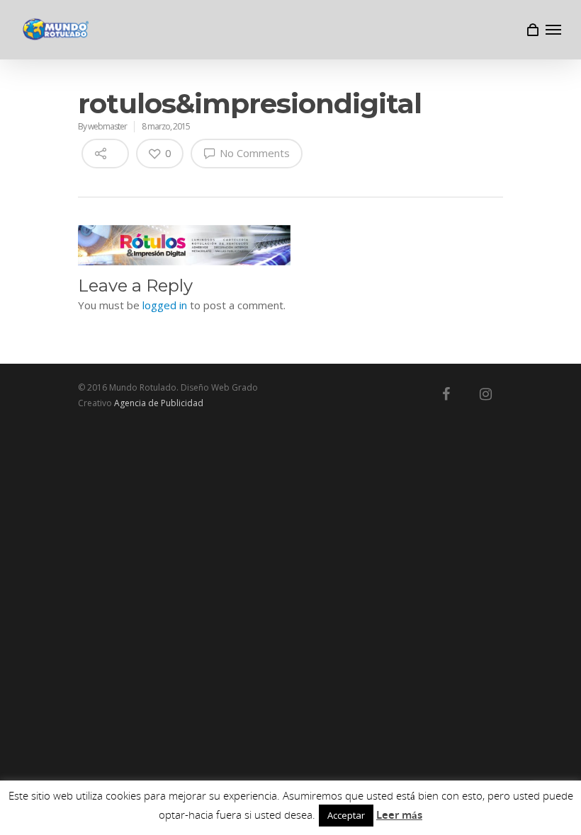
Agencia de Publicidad (158, 403)
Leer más (399, 814)
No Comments (253, 153)
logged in (164, 305)
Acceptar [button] (346, 815)
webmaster (107, 126)
